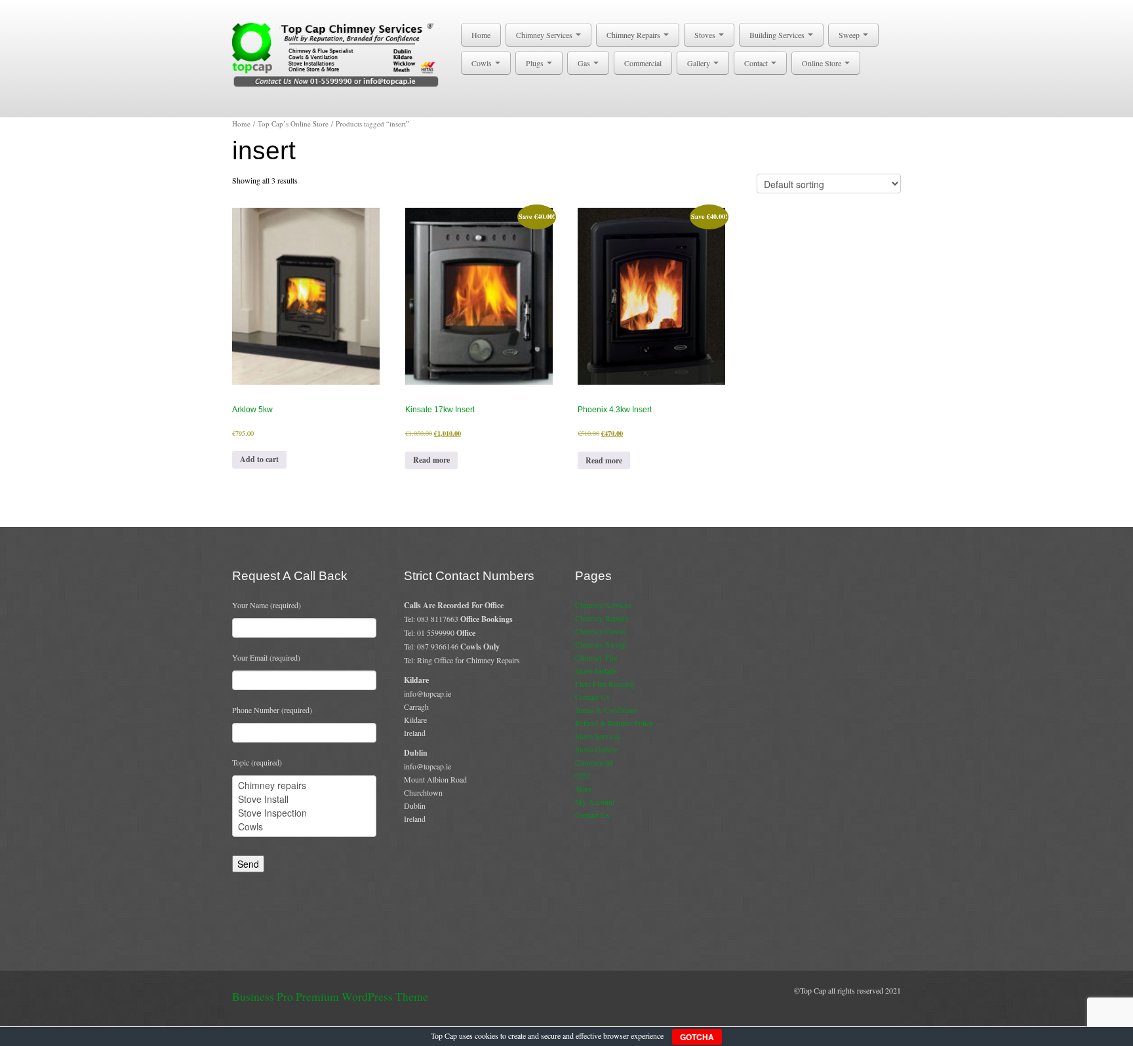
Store (583, 788)
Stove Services (598, 736)
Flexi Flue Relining (605, 683)
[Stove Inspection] (304, 813)
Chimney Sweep (600, 644)
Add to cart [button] (259, 459)
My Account (594, 801)
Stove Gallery (596, 749)
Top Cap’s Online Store (293, 123)
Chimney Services (545, 34)
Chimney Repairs (634, 34)
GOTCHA (697, 1037)
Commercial (643, 63)
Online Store (822, 63)
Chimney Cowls (600, 631)
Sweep (850, 34)
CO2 (582, 775)
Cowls (482, 63)
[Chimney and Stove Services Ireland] (338, 53)
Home (480, 34)
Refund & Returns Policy (614, 723)
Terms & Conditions (606, 710)
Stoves (705, 34)
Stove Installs (596, 670)
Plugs (536, 63)
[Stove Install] (304, 799)
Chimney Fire (596, 657)
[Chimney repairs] (304, 785)
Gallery (699, 63)
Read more (431, 459)
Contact (757, 63)
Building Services (777, 34)
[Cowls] (304, 827)
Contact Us (592, 696)
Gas (585, 63)
